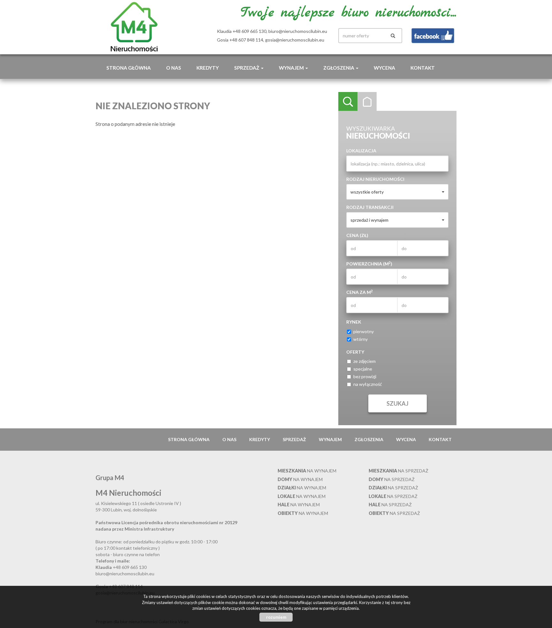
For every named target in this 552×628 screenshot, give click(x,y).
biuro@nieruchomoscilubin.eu (297, 31)
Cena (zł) (357, 235)
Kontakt (422, 68)
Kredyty (207, 68)
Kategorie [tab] (367, 101)
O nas (173, 68)
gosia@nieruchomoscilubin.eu (294, 39)
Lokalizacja (361, 150)
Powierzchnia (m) (369, 263)
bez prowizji (364, 376)
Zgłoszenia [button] (339, 68)
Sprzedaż (294, 439)
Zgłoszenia (369, 439)
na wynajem (307, 470)
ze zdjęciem (364, 361)
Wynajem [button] (292, 68)
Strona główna (128, 68)
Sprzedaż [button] (247, 68)
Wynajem (330, 439)
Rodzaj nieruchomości (375, 179)
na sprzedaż (398, 470)
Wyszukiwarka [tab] (347, 101)
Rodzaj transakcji (370, 207)
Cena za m (359, 292)
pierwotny (363, 331)
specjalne (362, 368)
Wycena (384, 68)
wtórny (360, 339)
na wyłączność (367, 384)
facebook (432, 35)
